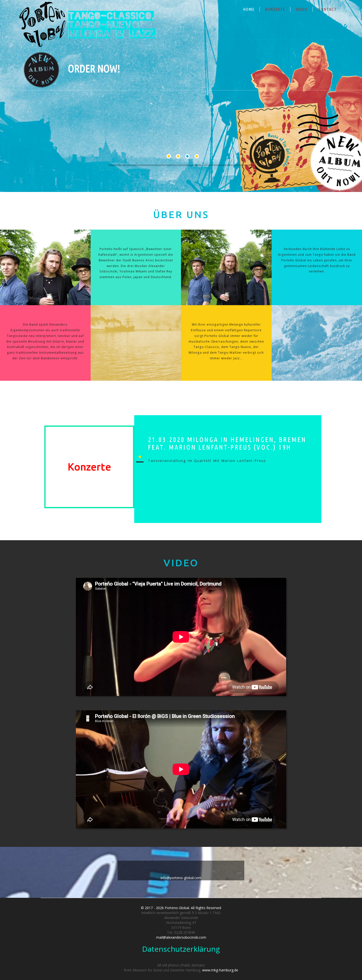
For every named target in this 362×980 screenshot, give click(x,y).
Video (302, 9)
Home (249, 9)
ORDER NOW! (94, 68)
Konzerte (275, 9)
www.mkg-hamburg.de (220, 970)
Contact (327, 9)
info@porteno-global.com (181, 877)
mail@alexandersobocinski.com (181, 937)
